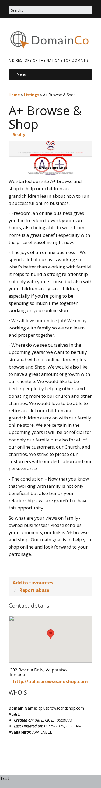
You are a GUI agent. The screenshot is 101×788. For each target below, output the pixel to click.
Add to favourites (33, 583)
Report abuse (34, 590)
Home (14, 94)
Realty (19, 134)
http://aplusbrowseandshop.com (50, 681)
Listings (31, 94)
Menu (21, 74)
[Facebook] (51, 567)
